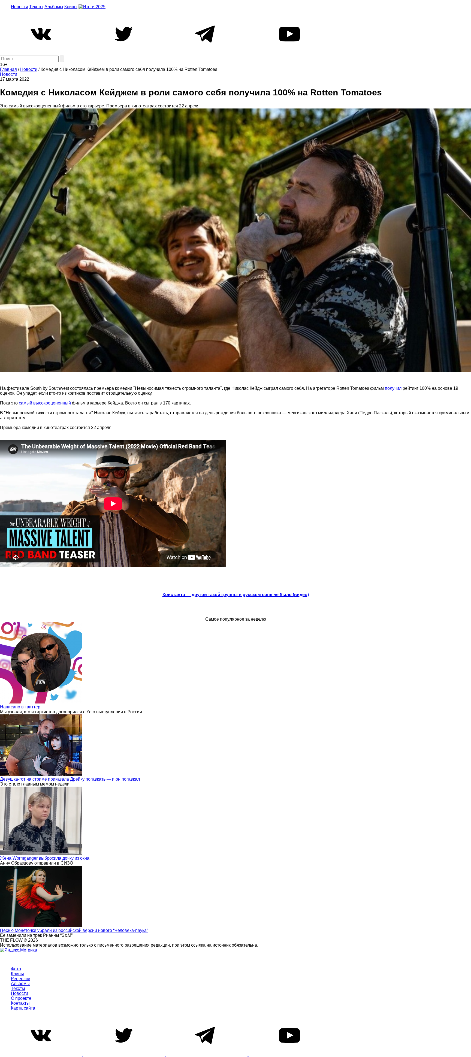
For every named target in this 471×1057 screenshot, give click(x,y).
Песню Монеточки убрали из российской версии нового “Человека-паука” (74, 930)
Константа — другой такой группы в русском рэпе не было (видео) (235, 594)
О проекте (21, 998)
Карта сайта (23, 1008)
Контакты (20, 1003)
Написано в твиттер (20, 707)
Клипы (70, 6)
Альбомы (53, 6)
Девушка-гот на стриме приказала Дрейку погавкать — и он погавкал (70, 779)
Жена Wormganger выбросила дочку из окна (44, 858)
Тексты (36, 6)
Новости (19, 6)
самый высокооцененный (45, 403)
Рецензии (20, 978)
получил (393, 388)
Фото (16, 969)
